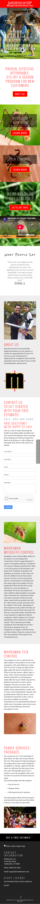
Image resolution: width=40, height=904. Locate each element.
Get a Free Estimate (18, 837)
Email (6, 467)
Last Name (7, 459)
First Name (8, 451)
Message (7, 482)
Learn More (20, 133)
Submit (8, 507)
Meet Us (20, 94)
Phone (6, 475)
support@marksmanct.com (19, 872)
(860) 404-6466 (14, 868)
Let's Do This (20, 207)
